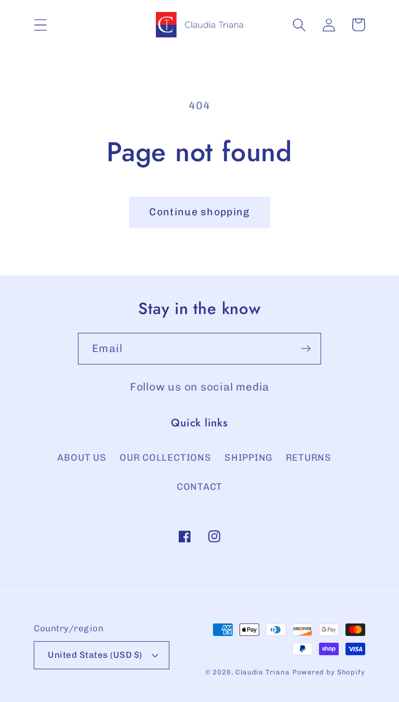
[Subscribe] (306, 349)
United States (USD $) (95, 654)
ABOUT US (81, 457)
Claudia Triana (262, 672)
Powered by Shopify (328, 672)
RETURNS (308, 457)
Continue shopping (199, 212)
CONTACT (199, 486)
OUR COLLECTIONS (165, 457)
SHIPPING (248, 457)
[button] (40, 25)
